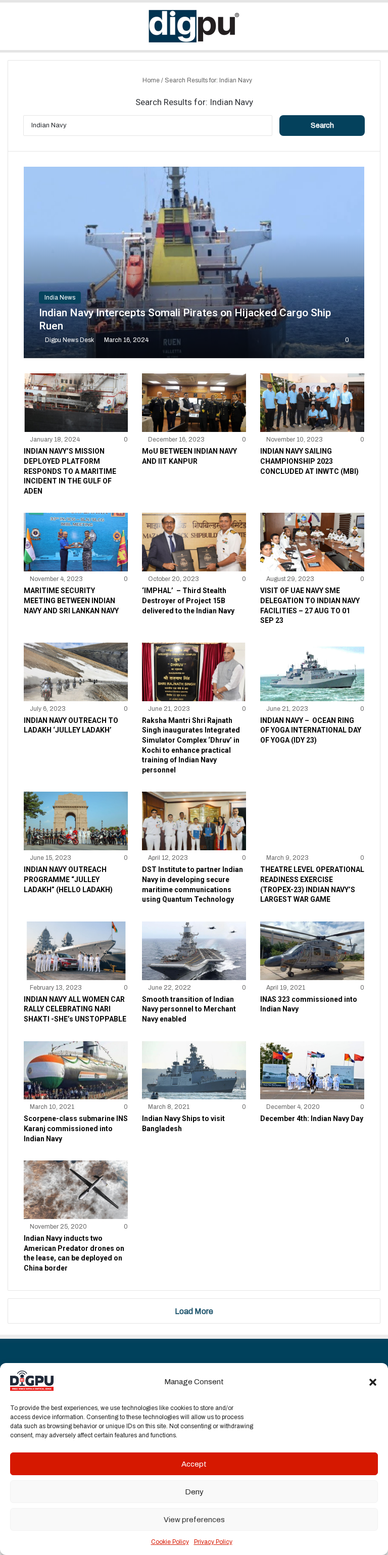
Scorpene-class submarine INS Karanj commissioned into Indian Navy (76, 1128)
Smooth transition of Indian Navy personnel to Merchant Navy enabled (189, 1009)
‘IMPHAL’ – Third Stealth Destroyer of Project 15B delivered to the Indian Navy (188, 600)
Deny (194, 1492)
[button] (373, 1382)
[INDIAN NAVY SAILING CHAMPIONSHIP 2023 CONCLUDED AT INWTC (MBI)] (312, 402)
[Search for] (375, 30)
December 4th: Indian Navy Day (311, 1118)
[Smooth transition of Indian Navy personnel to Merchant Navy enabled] (194, 950)
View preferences (194, 1520)
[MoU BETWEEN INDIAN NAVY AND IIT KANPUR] (194, 402)
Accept (194, 1464)
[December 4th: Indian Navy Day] (312, 1070)
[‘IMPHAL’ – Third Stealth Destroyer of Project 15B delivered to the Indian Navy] (194, 542)
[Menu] (13, 30)
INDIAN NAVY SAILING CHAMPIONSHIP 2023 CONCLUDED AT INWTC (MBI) (309, 461)
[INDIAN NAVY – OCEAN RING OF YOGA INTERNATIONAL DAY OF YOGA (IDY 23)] (312, 672)
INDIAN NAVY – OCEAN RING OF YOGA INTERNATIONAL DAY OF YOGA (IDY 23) (310, 730)
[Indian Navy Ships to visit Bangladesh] (194, 1070)
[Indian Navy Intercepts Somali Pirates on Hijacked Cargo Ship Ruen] (194, 263)
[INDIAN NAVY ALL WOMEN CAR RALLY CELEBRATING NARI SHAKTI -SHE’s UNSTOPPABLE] (76, 950)
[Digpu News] (194, 26)
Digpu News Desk (69, 340)
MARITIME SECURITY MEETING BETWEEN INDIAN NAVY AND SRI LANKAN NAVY (71, 600)
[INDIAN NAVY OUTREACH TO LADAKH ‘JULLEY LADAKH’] (76, 672)
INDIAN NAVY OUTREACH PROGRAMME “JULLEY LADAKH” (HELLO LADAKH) (68, 879)
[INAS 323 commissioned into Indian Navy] (312, 950)
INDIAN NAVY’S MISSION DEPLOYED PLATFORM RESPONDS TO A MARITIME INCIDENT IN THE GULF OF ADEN (70, 471)
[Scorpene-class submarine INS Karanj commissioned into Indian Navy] (76, 1070)
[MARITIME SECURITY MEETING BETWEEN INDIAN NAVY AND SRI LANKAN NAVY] (76, 542)
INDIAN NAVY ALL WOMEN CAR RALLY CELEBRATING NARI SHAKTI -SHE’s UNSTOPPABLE (75, 1009)
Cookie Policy (170, 1541)
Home (150, 80)
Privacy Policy (213, 1541)
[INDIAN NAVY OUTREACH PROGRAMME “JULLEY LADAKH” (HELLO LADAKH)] (76, 821)
